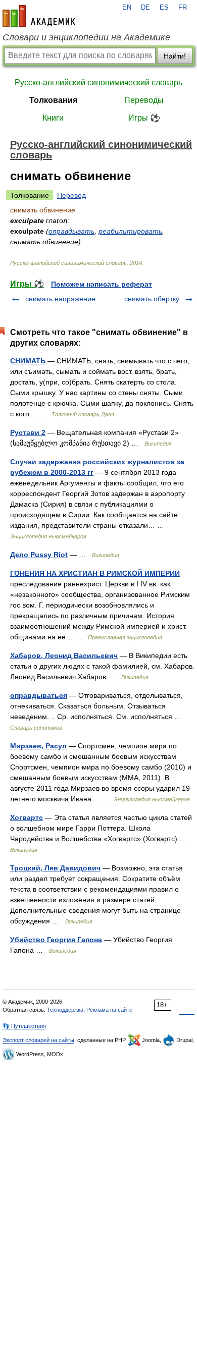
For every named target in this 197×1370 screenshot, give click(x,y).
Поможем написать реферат (101, 284)
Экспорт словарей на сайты (38, 1040)
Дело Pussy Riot (39, 555)
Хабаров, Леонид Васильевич (64, 655)
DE (145, 7)
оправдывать (71, 231)
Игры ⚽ (144, 118)
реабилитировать (130, 231)
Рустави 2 (27, 432)
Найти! (175, 56)
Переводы (144, 100)
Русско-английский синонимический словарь (98, 82)
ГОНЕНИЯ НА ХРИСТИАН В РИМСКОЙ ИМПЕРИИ (95, 573)
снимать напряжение (60, 299)
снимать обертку (151, 299)
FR (182, 7)
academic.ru (39, 16)
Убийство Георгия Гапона (56, 940)
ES (164, 7)
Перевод (71, 195)
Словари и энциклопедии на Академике (86, 37)
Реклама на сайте (109, 1010)
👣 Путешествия (24, 1026)
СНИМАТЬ (27, 361)
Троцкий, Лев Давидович (55, 868)
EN (126, 7)
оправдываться (38, 695)
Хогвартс (26, 817)
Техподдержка (65, 1010)
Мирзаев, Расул (38, 746)
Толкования (53, 100)
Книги (53, 118)
